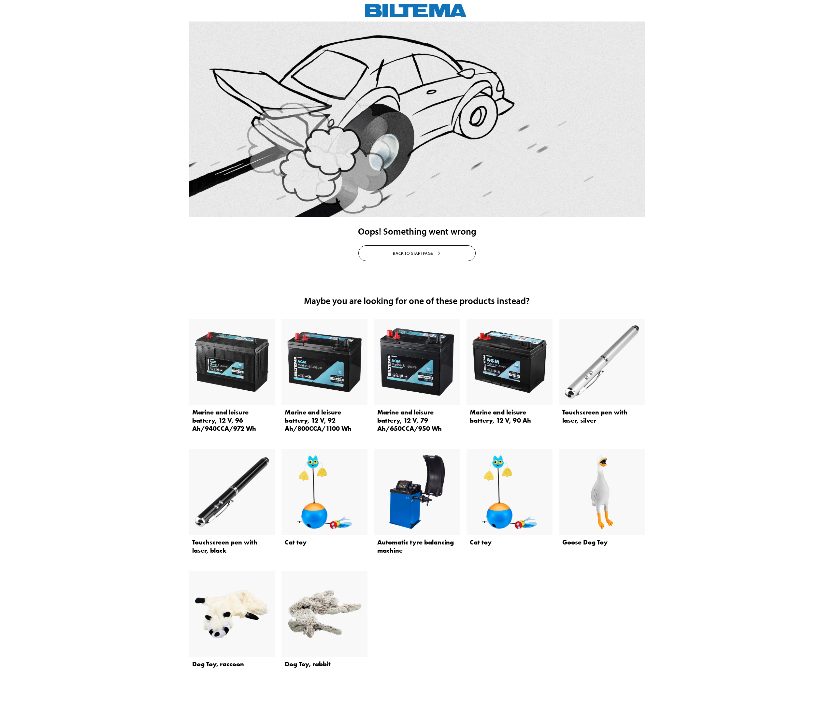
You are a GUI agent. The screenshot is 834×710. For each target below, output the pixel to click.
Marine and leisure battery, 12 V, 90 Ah (500, 416)
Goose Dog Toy (585, 542)
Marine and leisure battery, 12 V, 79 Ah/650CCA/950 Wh (409, 420)
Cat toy (296, 542)
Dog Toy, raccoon (218, 664)
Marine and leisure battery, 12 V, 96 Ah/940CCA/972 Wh (224, 420)
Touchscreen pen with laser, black (224, 546)
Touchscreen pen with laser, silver (594, 416)
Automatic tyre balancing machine (415, 546)
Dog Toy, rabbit (308, 664)
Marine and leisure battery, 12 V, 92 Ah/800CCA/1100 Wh (318, 420)
